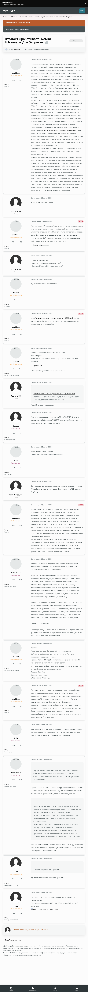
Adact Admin (16, 572)
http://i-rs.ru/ (36, 575)
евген (16, 872)
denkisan (17, 50)
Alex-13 (16, 361)
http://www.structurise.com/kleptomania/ (60, 130)
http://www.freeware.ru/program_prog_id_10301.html (52, 318)
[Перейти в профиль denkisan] (6, 50)
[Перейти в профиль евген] (16, 863)
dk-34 (16, 460)
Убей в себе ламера (42, 50)
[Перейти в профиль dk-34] (16, 451)
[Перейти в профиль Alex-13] (16, 352)
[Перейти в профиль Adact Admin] (16, 563)
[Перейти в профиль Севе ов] (16, 417)
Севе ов (16, 426)
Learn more (4, 4)
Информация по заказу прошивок (18, 23)
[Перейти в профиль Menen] (16, 284)
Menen (16, 293)
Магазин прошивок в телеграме (17, 29)
